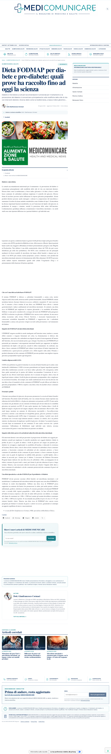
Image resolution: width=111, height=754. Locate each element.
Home (3, 60)
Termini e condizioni (25, 721)
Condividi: (7, 173)
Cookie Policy (41, 721)
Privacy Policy (34, 721)
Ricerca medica (77, 96)
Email (66, 691)
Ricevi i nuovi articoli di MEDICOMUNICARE (16, 175)
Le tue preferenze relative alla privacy (63, 752)
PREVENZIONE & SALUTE (32, 48)
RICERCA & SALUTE (78, 48)
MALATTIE (7, 48)
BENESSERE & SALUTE (57, 48)
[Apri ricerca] (107, 9)
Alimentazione (77, 87)
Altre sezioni (102, 48)
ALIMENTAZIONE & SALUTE (18, 48)
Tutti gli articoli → (19, 616)
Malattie (75, 83)
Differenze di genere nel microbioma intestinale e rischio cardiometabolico (32, 655)
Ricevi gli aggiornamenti (98, 694)
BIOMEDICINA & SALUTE (90, 48)
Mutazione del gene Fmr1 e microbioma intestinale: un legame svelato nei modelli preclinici (11, 656)
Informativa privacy (13, 543)
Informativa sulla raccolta (38, 752)
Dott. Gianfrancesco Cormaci (15, 106)
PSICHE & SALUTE (68, 48)
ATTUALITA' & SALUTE (44, 48)
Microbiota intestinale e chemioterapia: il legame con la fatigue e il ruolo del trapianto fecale (57, 656)
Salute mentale (77, 92)
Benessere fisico (77, 100)
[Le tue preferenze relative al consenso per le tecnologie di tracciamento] (108, 751)
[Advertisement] (55, 31)
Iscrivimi (51, 538)
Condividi (6, 117)
